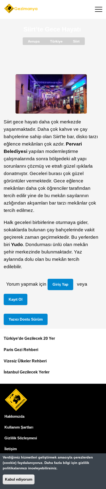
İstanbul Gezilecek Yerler (27, 372)
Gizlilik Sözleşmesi (20, 438)
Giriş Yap (60, 284)
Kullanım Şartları (18, 427)
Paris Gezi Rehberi (21, 350)
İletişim (10, 449)
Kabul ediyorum (18, 479)
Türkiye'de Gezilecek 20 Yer (29, 338)
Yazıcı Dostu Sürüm (26, 319)
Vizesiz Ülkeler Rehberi (25, 361)
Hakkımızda (14, 416)
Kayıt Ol (15, 299)
